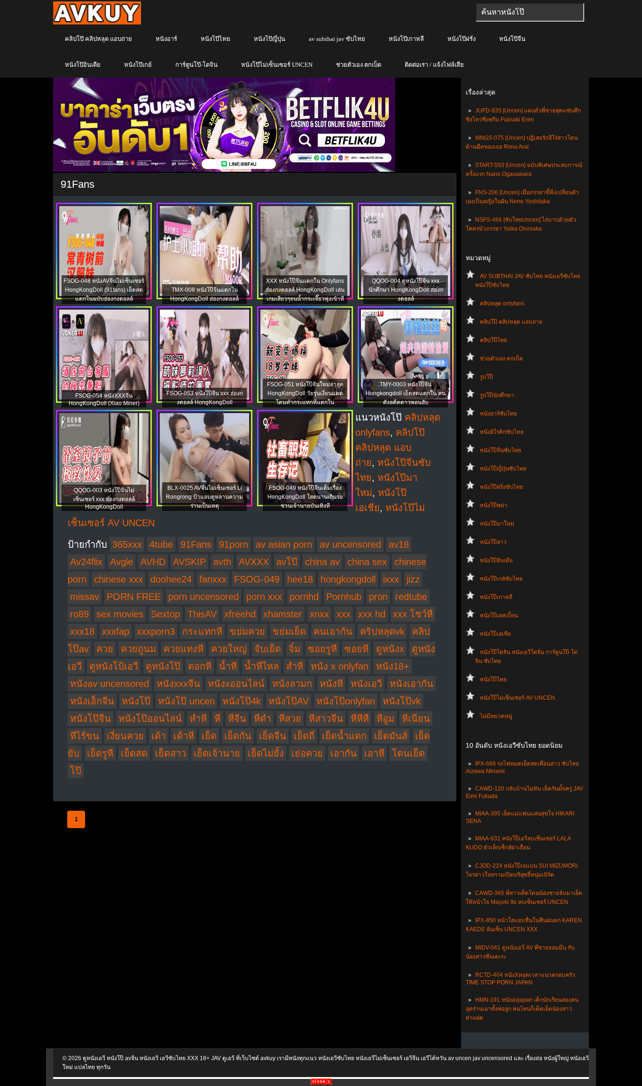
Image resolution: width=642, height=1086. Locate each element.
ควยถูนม (138, 649)
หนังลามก (292, 684)
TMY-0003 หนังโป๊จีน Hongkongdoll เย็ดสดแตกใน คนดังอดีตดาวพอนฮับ (406, 393)
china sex (367, 562)
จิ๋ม (294, 649)
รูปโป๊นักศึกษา (497, 395)
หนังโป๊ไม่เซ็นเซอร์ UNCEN (277, 64)
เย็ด (209, 736)
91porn (233, 544)
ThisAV (202, 614)
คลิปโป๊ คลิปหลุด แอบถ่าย (98, 38)
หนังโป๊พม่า (494, 505)
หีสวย (290, 718)
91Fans (195, 544)
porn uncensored (203, 596)
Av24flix (86, 562)
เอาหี (374, 753)
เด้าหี (183, 736)
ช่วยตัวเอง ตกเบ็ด (358, 64)
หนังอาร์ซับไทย (498, 413)
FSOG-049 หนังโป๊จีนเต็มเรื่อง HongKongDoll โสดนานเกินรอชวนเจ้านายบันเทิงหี (305, 497)
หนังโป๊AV (288, 701)
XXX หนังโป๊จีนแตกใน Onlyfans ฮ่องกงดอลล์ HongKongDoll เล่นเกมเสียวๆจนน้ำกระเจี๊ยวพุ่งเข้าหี (305, 290)
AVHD (153, 562)
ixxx (391, 579)
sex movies (119, 614)
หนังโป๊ (136, 701)
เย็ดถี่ (304, 736)
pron (378, 596)
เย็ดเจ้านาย (217, 753)
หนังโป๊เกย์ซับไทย (501, 578)
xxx (344, 614)
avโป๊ (287, 562)
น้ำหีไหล (261, 666)
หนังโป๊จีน (512, 38)
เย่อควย (307, 753)
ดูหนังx (390, 649)
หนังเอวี (366, 684)
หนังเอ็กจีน (92, 701)
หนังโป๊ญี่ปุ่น (269, 38)
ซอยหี (356, 649)
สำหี (294, 666)
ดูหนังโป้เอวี (113, 666)
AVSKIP (189, 562)
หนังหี (331, 684)
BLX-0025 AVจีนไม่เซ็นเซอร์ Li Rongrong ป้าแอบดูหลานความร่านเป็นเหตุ (204, 497)
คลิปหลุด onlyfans (502, 303)
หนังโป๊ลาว (493, 542)
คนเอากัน (332, 631)
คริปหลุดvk (382, 631)
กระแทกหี (202, 631)
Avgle (121, 562)
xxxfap (115, 631)
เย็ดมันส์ (390, 736)
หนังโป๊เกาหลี (406, 38)
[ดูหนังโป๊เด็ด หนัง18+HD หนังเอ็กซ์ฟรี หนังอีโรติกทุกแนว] (97, 22)
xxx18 (82, 631)
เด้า (158, 736)
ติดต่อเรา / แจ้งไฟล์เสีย (434, 64)
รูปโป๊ (486, 377)
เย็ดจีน (272, 736)
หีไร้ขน (84, 736)
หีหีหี (360, 718)
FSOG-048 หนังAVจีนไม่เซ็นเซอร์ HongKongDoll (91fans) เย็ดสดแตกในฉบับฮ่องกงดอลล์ (103, 290)
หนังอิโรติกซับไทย (502, 432)
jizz (413, 579)
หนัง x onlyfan (339, 666)
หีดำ (262, 718)
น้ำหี (228, 666)
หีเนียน (416, 718)
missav (84, 596)
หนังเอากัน (411, 684)
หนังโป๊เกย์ (138, 64)
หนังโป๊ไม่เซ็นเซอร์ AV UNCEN (517, 698)
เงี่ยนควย (125, 736)
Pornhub (343, 596)
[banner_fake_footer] (321, 1082)
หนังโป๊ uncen (186, 701)
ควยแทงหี (184, 649)
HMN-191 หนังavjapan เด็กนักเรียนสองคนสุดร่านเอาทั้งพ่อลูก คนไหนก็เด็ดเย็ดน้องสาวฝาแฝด (522, 1009)
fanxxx (213, 579)
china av (322, 562)
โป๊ (75, 771)
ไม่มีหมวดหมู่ (496, 716)
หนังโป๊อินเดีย (83, 64)
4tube (161, 544)
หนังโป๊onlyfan (345, 701)
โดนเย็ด (408, 753)
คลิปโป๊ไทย (493, 340)
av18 (399, 544)
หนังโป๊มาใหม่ (497, 523)
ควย (104, 649)
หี (217, 718)
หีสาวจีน (326, 718)
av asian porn (284, 544)
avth (222, 562)
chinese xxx (118, 579)
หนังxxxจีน (178, 684)
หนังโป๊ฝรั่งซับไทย (501, 487)
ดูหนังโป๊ (163, 666)
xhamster (282, 614)
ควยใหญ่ (229, 649)
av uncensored (350, 544)
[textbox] (530, 12)
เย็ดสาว (170, 753)
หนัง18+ (392, 666)
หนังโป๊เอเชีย (495, 634)
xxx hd (371, 614)
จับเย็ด (267, 649)
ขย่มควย (247, 631)
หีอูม (385, 718)
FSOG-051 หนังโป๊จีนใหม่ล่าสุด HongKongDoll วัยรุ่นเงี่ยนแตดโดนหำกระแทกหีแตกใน (305, 393)
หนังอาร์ (166, 38)
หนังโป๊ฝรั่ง (461, 38)
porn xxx (264, 596)
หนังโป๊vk (402, 701)
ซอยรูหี (322, 649)
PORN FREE (134, 596)
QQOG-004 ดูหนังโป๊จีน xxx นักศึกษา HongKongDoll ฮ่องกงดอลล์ (405, 290)
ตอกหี (199, 666)
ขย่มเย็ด (289, 631)
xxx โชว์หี (413, 614)
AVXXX (254, 562)
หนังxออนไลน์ (236, 684)
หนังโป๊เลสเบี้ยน (499, 615)
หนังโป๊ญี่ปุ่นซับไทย (503, 468)
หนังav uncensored (109, 684)
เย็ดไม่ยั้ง (266, 753)
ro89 (79, 614)
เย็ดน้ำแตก (344, 736)
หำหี (198, 718)
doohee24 (171, 579)
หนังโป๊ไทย (215, 38)
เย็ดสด (134, 753)
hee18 (300, 579)
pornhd (304, 596)
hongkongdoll (348, 579)
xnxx (319, 614)
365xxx (127, 544)
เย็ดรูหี (100, 753)
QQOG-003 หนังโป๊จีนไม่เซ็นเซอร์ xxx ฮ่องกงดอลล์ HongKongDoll (104, 498)
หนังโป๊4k (241, 701)
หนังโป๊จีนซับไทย (500, 450)
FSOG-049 (257, 579)
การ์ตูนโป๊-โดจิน (196, 64)
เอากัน (343, 753)
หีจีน (237, 718)
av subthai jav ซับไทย (337, 38)
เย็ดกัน (237, 736)
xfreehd (240, 614)
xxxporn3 (156, 631)
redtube (411, 596)
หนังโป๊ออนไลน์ (150, 718)
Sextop (165, 614)
